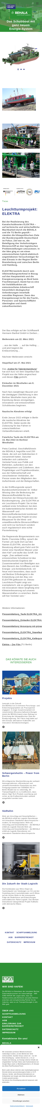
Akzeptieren (21, 1089)
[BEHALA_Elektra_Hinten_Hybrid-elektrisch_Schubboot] (20, 54)
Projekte (7, 698)
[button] (39, 1047)
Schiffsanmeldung (26, 933)
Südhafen (7, 811)
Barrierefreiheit (24, 937)
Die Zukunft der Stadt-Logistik (20, 883)
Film (16, 377)
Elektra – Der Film (11, 644)
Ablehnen (21, 1095)
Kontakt (9, 933)
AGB (10, 937)
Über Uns (8, 1010)
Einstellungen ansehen (21, 1101)
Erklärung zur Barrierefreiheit (13, 1024)
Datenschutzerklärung (17, 1106)
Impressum (29, 1106)
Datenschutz (14, 942)
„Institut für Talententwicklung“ (22, 369)
